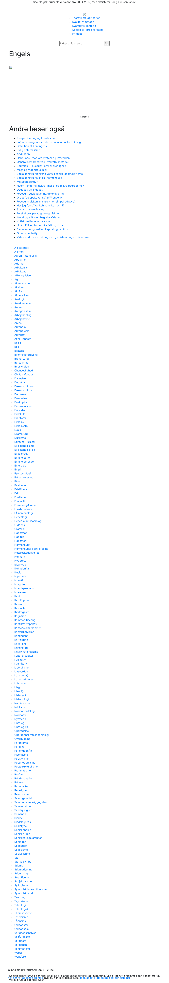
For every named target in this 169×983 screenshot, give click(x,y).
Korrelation (21, 639)
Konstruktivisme (24, 631)
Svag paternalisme (28, 150)
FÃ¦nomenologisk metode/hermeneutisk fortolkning (49, 142)
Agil (16, 279)
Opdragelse (21, 731)
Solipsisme (21, 849)
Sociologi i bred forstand (87, 29)
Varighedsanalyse (25, 932)
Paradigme (21, 742)
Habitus (19, 536)
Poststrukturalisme (26, 766)
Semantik (20, 814)
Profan (18, 774)
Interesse (20, 592)
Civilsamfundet (23, 374)
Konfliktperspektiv (25, 624)
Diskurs (19, 422)
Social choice (22, 830)
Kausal (18, 604)
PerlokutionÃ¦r (23, 750)
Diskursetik (21, 426)
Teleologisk (21, 909)
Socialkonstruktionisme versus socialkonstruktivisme (50, 173)
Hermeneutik (22, 544)
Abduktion (23, 154)
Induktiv (19, 580)
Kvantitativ (21, 663)
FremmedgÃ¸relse (25, 505)
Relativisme (21, 794)
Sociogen (20, 841)
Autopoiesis (21, 331)
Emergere (20, 465)
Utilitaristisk (21, 929)
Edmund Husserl (24, 441)
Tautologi (20, 897)
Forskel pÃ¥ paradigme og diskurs (38, 213)
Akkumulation (22, 283)
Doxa (17, 430)
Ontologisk (21, 727)
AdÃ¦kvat (20, 271)
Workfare (20, 956)
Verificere (20, 940)
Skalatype (20, 826)
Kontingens (21, 635)
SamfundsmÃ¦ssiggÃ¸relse (30, 802)
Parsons (19, 746)
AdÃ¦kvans (21, 267)
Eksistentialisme (24, 445)
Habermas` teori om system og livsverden (43, 158)
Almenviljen (21, 295)
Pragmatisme (22, 770)
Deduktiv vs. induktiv (30, 189)
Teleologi (20, 905)
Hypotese (20, 560)
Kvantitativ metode (84, 25)
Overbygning (22, 738)
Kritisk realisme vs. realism (33, 221)
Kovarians (20, 643)
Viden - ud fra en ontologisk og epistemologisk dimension (53, 237)
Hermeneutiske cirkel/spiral (31, 548)
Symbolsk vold (23, 893)
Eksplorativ (21, 453)
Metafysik (20, 695)
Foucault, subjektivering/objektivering (40, 193)
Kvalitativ (20, 659)
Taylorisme (21, 901)
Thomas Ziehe (23, 913)
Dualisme (20, 437)
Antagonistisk (22, 311)
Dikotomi (20, 418)
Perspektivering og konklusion (36, 138)
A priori (19, 251)
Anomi (18, 307)
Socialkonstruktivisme (30, 209)
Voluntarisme (22, 948)
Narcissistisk (22, 703)
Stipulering (21, 873)
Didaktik (19, 414)
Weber (18, 952)
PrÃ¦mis (19, 782)
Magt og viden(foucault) (32, 169)
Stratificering (22, 877)
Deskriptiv (20, 402)
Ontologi (19, 723)
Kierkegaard (22, 612)
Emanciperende (24, 461)
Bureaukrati (21, 362)
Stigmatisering (23, 869)
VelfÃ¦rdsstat (22, 936)
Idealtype (20, 564)
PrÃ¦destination (23, 778)
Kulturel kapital (23, 655)
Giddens (19, 525)
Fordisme (20, 497)
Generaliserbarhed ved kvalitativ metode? (43, 162)
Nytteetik (20, 719)
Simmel (18, 818)
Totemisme (21, 917)
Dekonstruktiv (23, 390)
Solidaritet (20, 845)
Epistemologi (22, 473)
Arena (18, 323)
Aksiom (19, 287)
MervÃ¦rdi (20, 691)
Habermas (20, 532)
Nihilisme (20, 707)
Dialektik (19, 410)
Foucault (19, 501)
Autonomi (20, 327)
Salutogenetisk (23, 798)
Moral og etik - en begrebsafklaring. (39, 217)
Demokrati (20, 394)
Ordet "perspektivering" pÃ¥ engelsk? (40, 197)
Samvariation (22, 806)
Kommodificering (24, 620)
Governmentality (27, 233)
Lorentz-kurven (24, 679)
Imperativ (20, 576)
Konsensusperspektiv (27, 628)
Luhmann (20, 683)
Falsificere (20, 489)
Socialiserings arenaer (28, 837)
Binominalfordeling (26, 354)
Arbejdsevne (22, 319)
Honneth (19, 556)
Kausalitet (20, 608)
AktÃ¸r (18, 291)
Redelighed (21, 790)
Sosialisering (22, 853)
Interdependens (24, 588)
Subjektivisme (23, 881)
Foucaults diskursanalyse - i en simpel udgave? (46, 201)
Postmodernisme (24, 762)
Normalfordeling (24, 711)
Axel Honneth (22, 338)
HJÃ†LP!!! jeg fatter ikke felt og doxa (40, 225)
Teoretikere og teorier (86, 17)
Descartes (20, 398)
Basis (17, 342)
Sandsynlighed (23, 810)
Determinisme (23, 406)
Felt (16, 493)
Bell (16, 346)
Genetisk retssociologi (28, 521)
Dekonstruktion (24, 386)
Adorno (19, 263)
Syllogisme (21, 885)
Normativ (20, 715)
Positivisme (21, 758)
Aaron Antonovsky (25, 255)
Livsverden (21, 671)
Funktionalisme (23, 509)
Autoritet (19, 334)
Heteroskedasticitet (26, 552)
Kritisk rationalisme (26, 651)
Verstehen (20, 944)
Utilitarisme (21, 925)
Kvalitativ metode (83, 21)
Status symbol (23, 861)
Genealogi (20, 517)
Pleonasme (21, 754)
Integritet (20, 584)
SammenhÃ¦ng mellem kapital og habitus (42, 229)
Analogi (19, 299)
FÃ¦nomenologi (23, 513)
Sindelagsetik (22, 822)
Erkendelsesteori (24, 477)
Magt (17, 687)
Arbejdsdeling (23, 315)
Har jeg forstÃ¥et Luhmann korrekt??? (40, 205)
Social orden (22, 833)
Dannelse (20, 378)
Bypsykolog (21, 366)
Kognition (20, 616)
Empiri (18, 469)
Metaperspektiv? (27, 181)
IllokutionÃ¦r (21, 568)
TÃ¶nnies (20, 921)
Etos (17, 481)
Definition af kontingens (32, 146)
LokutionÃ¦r (21, 675)
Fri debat (78, 33)
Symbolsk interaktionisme (30, 889)
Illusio (17, 572)
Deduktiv (20, 382)
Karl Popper (21, 600)
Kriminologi (21, 647)
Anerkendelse (22, 303)
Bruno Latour (22, 358)
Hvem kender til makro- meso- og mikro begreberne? (50, 185)
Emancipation (22, 457)
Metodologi (21, 699)
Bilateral (19, 350)
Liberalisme (21, 667)
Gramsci (19, 529)
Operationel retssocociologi (31, 734)
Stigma (18, 865)
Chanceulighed (23, 370)
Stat (16, 857)
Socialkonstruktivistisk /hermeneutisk (40, 177)
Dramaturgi (21, 433)
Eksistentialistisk (24, 449)
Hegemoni (20, 540)
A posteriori (21, 247)
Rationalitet (21, 786)
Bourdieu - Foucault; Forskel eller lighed (41, 165)
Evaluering (20, 485)
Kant (17, 596)
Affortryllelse (22, 275)
